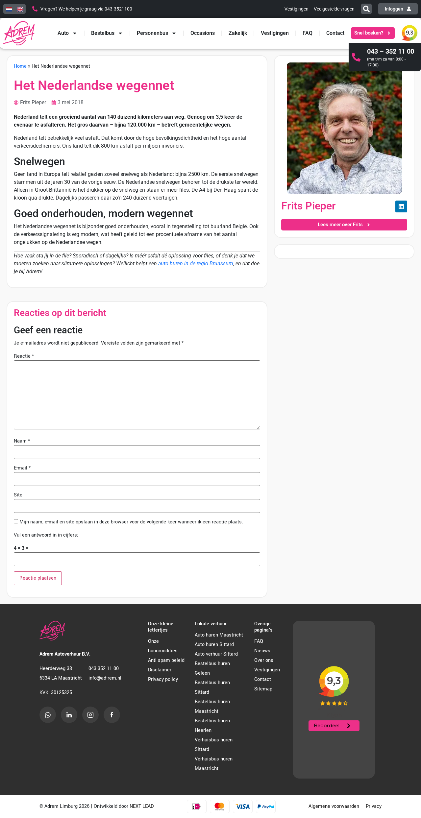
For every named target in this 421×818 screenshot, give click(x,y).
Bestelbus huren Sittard (212, 687)
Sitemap (263, 689)
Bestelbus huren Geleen (212, 668)
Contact (335, 33)
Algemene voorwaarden (334, 806)
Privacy (374, 806)
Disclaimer (159, 669)
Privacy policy (163, 679)
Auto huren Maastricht (219, 635)
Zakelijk (238, 33)
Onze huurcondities (163, 646)
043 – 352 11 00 (390, 51)
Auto (63, 33)
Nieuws (262, 650)
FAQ (307, 33)
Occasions (202, 33)
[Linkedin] (401, 206)
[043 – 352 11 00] (356, 57)
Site (18, 495)
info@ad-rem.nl (104, 678)
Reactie (24, 356)
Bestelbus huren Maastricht (212, 706)
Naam (22, 441)
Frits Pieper (308, 206)
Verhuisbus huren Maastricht (214, 764)
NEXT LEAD (142, 806)
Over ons (263, 660)
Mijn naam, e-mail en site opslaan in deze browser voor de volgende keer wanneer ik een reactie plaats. (131, 522)
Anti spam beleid (166, 660)
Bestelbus (102, 33)
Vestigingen (275, 33)
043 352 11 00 (103, 668)
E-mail (22, 468)
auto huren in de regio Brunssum (195, 263)
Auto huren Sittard (214, 644)
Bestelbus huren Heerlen (212, 725)
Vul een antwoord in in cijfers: (46, 535)
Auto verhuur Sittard (216, 654)
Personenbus (152, 33)
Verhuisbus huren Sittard (214, 744)
